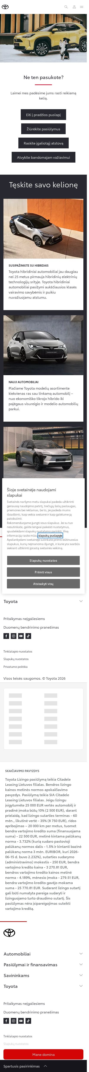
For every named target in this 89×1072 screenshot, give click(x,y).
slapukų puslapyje (50, 535)
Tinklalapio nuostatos (17, 651)
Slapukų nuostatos (16, 659)
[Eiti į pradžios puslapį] (5, 6)
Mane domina (43, 1054)
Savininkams (16, 975)
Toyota (11, 601)
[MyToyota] (74, 7)
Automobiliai (17, 953)
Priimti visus (43, 572)
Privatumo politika (15, 666)
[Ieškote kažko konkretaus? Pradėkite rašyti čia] (66, 7)
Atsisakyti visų (43, 584)
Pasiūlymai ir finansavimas (30, 964)
